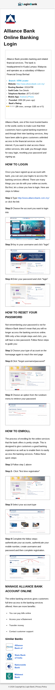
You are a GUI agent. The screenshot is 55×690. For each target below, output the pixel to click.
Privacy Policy (41, 687)
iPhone (31, 97)
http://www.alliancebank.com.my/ (31, 84)
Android (23, 97)
